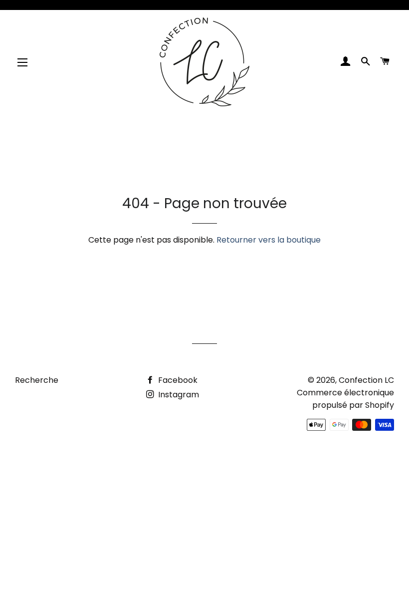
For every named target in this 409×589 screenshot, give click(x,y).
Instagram (177, 394)
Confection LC (366, 380)
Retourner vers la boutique (268, 240)
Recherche (36, 380)
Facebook (177, 380)
